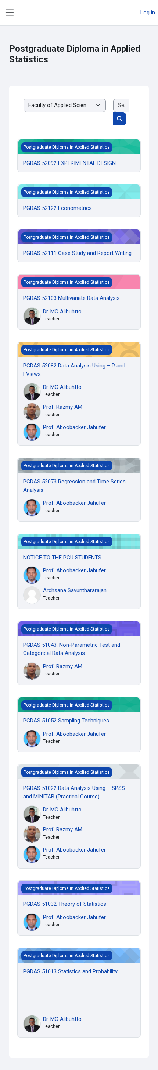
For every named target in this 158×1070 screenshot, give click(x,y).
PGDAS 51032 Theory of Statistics (64, 904)
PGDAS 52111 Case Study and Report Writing (77, 253)
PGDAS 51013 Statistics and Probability (70, 971)
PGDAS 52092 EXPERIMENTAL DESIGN (69, 163)
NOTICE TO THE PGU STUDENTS (62, 557)
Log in (147, 12)
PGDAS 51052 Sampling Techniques (66, 720)
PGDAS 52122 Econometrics (57, 208)
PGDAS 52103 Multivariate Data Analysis (71, 298)
